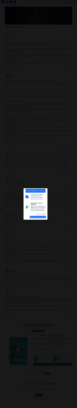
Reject (38, 214)
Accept (43, 214)
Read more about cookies (36, 199)
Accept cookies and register (38, 217)
